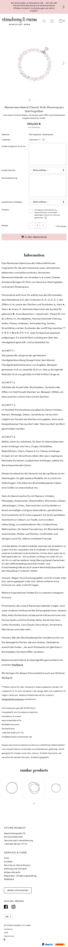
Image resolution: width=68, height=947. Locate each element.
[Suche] (44, 21)
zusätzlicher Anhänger (12, 202)
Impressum (8, 929)
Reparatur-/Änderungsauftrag (20, 875)
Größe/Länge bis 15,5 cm (13, 146)
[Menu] (52, 21)
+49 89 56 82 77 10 (15, 844)
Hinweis (5, 210)
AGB (6, 933)
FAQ (6, 858)
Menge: (5, 225)
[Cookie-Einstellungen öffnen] (6, 941)
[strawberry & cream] (19, 21)
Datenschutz (9, 936)
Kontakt (8, 861)
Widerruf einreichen (17, 890)
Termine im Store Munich (17, 865)
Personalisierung (9, 178)
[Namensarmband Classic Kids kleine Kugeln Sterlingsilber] (56, 788)
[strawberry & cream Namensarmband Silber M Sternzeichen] (12, 788)
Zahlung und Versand (15, 868)
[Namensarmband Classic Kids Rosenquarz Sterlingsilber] (34, 95)
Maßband (17, 664)
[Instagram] (13, 907)
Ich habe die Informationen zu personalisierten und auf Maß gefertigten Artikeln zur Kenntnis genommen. (47, 214)
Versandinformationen (13, 699)
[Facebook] (6, 907)
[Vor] (63, 7)
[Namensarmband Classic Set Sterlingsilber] (34, 788)
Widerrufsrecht (12, 872)
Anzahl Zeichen (8, 170)
